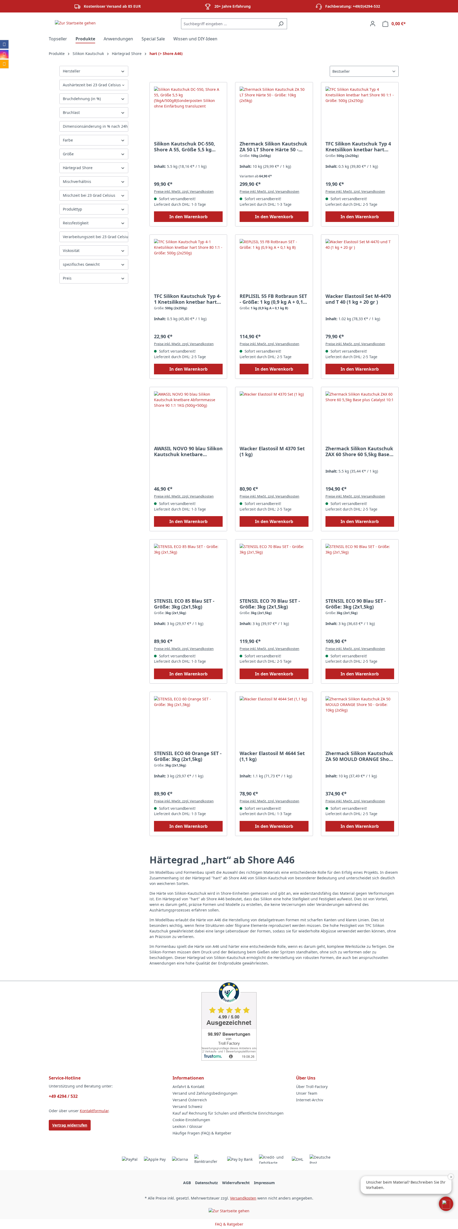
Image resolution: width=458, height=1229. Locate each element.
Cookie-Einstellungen (191, 1119)
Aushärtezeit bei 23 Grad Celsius (92, 84)
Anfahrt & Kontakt (188, 1086)
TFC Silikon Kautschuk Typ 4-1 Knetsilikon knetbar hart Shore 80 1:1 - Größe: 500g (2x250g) (187, 299)
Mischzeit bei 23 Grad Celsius (89, 195)
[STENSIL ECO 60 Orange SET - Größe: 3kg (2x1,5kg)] (188, 722)
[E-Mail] (4, 64)
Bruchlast (71, 112)
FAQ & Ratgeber (229, 1224)
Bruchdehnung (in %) (82, 98)
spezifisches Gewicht (81, 264)
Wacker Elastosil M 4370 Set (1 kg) (272, 451)
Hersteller (71, 71)
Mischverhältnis (77, 181)
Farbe (68, 140)
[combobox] (228, 23)
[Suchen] (281, 23)
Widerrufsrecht (236, 1182)
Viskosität (71, 250)
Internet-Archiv (309, 1099)
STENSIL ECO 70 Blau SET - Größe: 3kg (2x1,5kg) (270, 604)
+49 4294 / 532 (63, 1096)
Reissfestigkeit (76, 222)
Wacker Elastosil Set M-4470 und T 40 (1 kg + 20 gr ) (358, 299)
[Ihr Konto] (372, 23)
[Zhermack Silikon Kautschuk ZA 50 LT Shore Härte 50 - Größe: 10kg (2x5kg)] (274, 113)
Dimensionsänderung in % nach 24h (95, 126)
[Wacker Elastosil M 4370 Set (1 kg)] (274, 417)
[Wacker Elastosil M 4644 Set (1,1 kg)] (274, 722)
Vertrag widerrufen (69, 1125)
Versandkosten (243, 1198)
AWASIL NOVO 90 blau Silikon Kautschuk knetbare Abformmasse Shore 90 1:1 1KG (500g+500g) (188, 451)
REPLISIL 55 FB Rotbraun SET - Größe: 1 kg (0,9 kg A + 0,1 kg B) (273, 299)
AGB (187, 1182)
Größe (68, 153)
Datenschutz (206, 1182)
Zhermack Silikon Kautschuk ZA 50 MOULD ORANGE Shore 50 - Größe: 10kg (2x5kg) (359, 756)
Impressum (264, 1182)
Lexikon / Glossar (187, 1126)
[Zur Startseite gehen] (75, 23)
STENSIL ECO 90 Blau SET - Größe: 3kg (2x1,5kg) (355, 604)
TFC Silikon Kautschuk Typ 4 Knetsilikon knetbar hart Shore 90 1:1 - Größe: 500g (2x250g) (358, 146)
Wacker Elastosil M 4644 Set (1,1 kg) (272, 756)
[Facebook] (4, 44)
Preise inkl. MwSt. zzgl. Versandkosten (184, 191)
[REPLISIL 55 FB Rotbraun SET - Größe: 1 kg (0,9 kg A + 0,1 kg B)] (274, 265)
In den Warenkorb (188, 217)
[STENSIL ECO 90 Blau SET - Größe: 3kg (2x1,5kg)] (359, 570)
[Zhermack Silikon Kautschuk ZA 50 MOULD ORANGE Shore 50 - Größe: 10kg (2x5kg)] (359, 722)
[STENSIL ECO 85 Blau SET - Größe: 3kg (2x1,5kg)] (188, 570)
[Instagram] (4, 54)
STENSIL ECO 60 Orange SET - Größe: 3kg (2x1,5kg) (188, 756)
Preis (67, 278)
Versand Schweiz (187, 1106)
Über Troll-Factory (312, 1086)
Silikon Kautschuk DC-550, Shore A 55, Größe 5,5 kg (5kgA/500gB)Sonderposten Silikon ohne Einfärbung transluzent (186, 146)
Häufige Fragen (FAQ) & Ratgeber (202, 1133)
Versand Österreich (190, 1099)
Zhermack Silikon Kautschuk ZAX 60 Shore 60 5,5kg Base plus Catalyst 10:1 (359, 451)
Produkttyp (72, 209)
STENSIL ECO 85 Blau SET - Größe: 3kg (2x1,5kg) (184, 604)
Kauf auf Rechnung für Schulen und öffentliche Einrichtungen (228, 1113)
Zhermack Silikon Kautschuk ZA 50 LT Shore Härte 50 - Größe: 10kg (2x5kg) (273, 146)
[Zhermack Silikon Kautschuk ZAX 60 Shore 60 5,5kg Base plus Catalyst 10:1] (359, 417)
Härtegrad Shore (78, 167)
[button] (446, 1203)
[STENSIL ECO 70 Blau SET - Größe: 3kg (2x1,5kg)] (274, 570)
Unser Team (306, 1093)
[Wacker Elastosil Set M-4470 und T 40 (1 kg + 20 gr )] (359, 265)
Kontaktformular (94, 1110)
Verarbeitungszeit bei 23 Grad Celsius (95, 236)
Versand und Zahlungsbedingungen (205, 1093)
